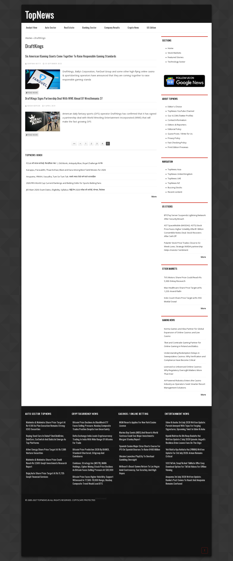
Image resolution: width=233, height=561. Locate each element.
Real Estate (69, 27)
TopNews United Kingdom (180, 174)
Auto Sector (50, 27)
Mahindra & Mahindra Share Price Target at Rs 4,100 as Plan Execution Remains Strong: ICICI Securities (46, 426)
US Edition (151, 27)
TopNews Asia (174, 169)
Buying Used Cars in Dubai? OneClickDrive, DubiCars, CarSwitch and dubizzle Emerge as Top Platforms (46, 439)
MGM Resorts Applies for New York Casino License (137, 424)
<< (74, 143)
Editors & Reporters (177, 124)
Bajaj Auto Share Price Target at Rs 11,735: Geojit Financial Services (45, 475)
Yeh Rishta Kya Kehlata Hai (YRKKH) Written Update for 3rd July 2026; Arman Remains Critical (185, 453)
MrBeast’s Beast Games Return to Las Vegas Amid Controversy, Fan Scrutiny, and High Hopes (139, 470)
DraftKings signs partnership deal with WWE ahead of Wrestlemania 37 (64, 98)
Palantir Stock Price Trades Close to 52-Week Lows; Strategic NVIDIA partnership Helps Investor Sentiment (183, 246)
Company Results (112, 27)
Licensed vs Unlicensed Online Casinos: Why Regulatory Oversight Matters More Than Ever (183, 370)
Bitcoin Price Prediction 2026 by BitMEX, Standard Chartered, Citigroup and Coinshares (91, 453)
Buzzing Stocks (175, 187)
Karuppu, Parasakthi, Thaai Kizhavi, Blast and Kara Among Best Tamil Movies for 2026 (66, 169)
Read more (33, 93)
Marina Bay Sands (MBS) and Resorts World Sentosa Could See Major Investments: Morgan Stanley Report (138, 436)
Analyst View (31, 27)
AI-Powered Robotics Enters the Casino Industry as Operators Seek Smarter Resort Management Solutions (184, 384)
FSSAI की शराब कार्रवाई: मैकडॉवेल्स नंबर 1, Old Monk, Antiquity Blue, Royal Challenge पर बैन (64, 163)
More (154, 196)
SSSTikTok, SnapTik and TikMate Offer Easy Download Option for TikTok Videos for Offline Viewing (186, 466)
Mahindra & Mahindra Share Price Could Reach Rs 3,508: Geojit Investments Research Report (46, 463)
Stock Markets (174, 52)
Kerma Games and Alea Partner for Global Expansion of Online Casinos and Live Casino (184, 332)
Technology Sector (176, 61)
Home (28, 37)
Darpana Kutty (34, 63)
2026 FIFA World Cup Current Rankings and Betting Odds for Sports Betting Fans (63, 183)
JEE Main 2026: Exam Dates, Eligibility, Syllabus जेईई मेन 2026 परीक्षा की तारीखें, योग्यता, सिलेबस (65, 189)
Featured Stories (176, 57)
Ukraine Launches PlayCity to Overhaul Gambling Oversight (136, 458)
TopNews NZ (174, 183)
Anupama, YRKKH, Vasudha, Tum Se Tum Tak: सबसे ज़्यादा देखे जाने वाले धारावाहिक (61, 176)
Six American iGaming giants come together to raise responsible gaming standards (70, 56)
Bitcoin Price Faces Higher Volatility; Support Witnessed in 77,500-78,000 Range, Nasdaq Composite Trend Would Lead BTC (93, 480)
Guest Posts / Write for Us (180, 133)
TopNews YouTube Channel (181, 111)
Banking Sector (89, 27)
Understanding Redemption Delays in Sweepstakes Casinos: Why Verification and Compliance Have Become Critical (185, 356)
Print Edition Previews (178, 147)
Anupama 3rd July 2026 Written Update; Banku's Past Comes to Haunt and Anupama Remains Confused (185, 480)
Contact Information (177, 120)
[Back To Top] (204, 550)
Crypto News (133, 27)
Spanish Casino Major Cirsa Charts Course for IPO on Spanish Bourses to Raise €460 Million (139, 447)
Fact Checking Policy (177, 142)
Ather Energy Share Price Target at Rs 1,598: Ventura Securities (46, 451)
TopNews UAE (174, 178)
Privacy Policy (174, 138)
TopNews (39, 14)
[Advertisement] (116, 524)
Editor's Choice (175, 106)
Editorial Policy (174, 129)
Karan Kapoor (33, 105)
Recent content (175, 191)
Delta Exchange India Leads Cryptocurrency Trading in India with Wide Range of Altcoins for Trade (93, 439)
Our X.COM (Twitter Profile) (180, 115)
